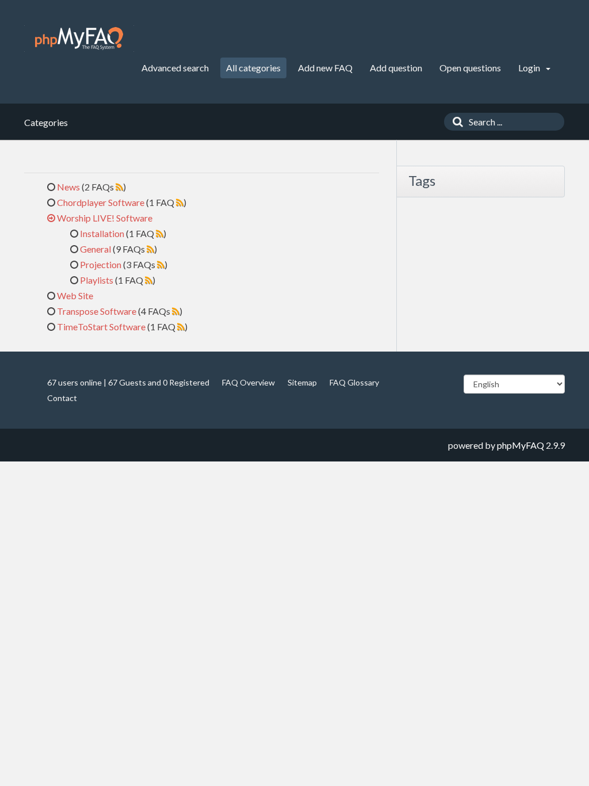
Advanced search (175, 67)
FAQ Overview (248, 382)
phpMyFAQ (520, 445)
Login (530, 67)
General (95, 248)
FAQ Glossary (354, 382)
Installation (102, 233)
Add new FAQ (325, 67)
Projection (100, 264)
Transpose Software (96, 311)
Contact (62, 398)
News (68, 186)
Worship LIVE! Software (104, 217)
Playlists (96, 279)
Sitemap (302, 382)
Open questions (470, 67)
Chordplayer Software (100, 202)
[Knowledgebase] (79, 38)
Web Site (75, 295)
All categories (253, 67)
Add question (396, 67)
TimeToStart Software (101, 326)
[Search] (455, 122)
